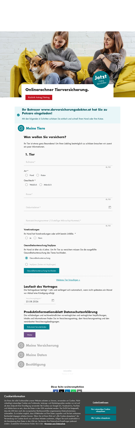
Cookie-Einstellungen (101, 402)
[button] (38, 97)
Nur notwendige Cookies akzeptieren (100, 410)
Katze (43, 175)
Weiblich (33, 184)
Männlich (48, 184)
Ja (30, 238)
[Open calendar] (109, 207)
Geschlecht (30, 180)
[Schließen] (131, 410)
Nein (40, 238)
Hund (32, 175)
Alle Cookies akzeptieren (100, 418)
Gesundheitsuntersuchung (40, 258)
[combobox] (68, 195)
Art (26, 170)
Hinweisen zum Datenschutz (54, 423)
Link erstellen (67, 371)
